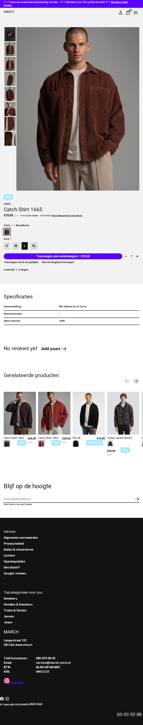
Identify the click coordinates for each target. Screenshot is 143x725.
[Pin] (139, 715)
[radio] (7, 232)
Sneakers (10, 598)
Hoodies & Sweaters (18, 604)
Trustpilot (16, 683)
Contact (9, 555)
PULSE (77, 438)
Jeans (8, 622)
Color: (16, 225)
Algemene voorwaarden (21, 538)
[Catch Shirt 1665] (20, 413)
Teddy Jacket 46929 (119, 438)
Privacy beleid (14, 543)
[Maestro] (132, 715)
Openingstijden (14, 561)
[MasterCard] (126, 715)
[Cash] (119, 715)
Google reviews (15, 573)
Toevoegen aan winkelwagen (63, 256)
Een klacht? (12, 567)
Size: (8, 239)
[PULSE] (89, 413)
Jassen (9, 616)
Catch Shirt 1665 (14, 438)
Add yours (51, 349)
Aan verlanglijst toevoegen (58, 262)
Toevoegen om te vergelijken (21, 262)
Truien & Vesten (15, 610)
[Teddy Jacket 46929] (123, 413)
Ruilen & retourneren (18, 549)
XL (34, 246)
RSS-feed (36, 704)
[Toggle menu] (135, 12)
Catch (7, 204)
